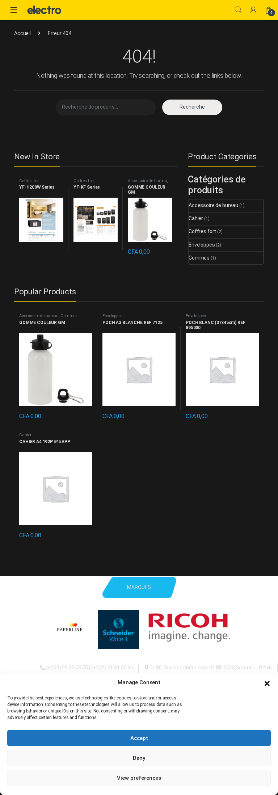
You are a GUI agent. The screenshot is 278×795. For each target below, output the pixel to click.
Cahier (196, 218)
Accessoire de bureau (147, 180)
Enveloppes (202, 245)
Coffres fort (29, 180)
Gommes (199, 258)
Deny (139, 758)
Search (238, 10)
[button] (267, 682)
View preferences (139, 778)
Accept (139, 738)
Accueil (22, 33)
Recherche (192, 107)
